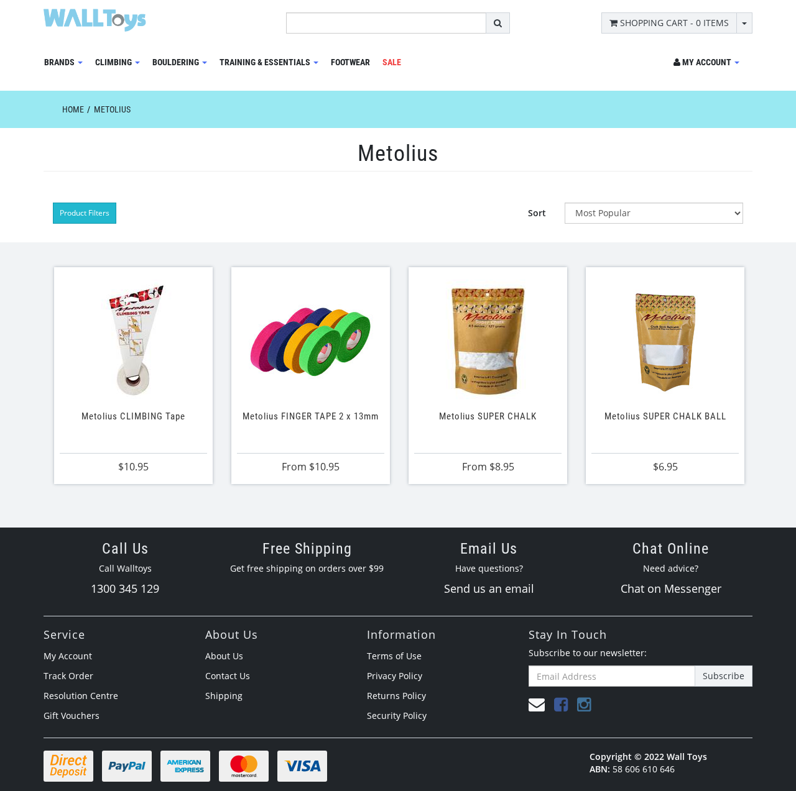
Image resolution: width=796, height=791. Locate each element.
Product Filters (84, 213)
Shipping (224, 696)
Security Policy (397, 715)
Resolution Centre (81, 696)
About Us (224, 656)
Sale (391, 62)
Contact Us (227, 676)
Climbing (114, 62)
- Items (674, 23)
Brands (60, 62)
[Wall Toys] (95, 16)
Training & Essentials (266, 62)
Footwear (350, 62)
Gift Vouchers (72, 715)
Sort (537, 213)
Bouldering (176, 62)
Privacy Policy (394, 676)
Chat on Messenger (671, 588)
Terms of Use (394, 656)
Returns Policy (396, 696)
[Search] (498, 23)
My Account (68, 656)
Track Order (68, 676)
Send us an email (489, 588)
